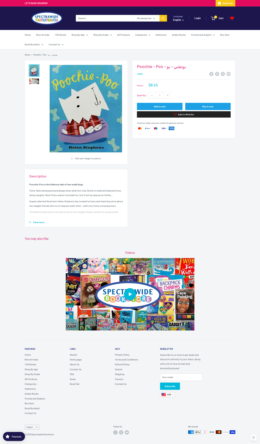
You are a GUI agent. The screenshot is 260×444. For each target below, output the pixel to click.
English (29, 427)
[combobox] (167, 394)
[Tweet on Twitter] (223, 73)
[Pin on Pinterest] (217, 73)
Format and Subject (201, 34)
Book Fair (75, 383)
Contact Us (54, 44)
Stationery (161, 34)
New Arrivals (43, 34)
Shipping (119, 374)
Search (73, 354)
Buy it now (207, 106)
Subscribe (228, 3)
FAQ (72, 374)
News (73, 379)
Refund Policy (122, 364)
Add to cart (160, 106)
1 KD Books (60, 34)
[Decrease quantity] (152, 95)
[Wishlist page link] (232, 18)
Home (28, 34)
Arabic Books (179, 34)
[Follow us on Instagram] (121, 432)
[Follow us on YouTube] (127, 432)
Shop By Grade (101, 34)
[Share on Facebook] (211, 73)
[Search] (163, 18)
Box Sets (224, 34)
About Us (74, 364)
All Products (123, 34)
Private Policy (122, 354)
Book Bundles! (32, 44)
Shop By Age (78, 34)
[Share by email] (228, 73)
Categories (141, 34)
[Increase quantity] (168, 95)
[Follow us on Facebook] (115, 432)
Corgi (140, 74)
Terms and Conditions (126, 359)
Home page (76, 359)
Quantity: (142, 95)
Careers (119, 379)
